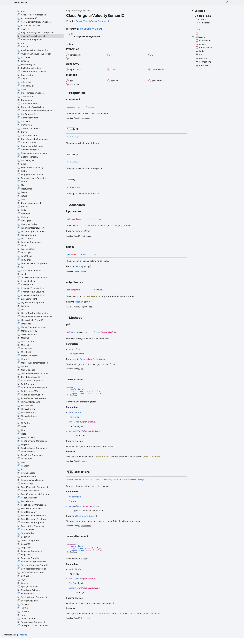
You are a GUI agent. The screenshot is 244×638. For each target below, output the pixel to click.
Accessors (200, 37)
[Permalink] (82, 99)
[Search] (227, 2)
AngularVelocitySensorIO (78, 10)
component (85, 118)
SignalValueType (108, 332)
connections (86, 525)
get (82, 369)
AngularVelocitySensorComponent (92, 21)
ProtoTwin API (21, 2)
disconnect (85, 618)
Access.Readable (91, 296)
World (80, 389)
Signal (97, 332)
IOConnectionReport (137, 480)
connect (84, 461)
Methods (199, 51)
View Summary (86, 29)
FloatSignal (75, 137)
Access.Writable (91, 225)
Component (90, 107)
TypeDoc (22, 634)
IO (72, 34)
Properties (200, 19)
